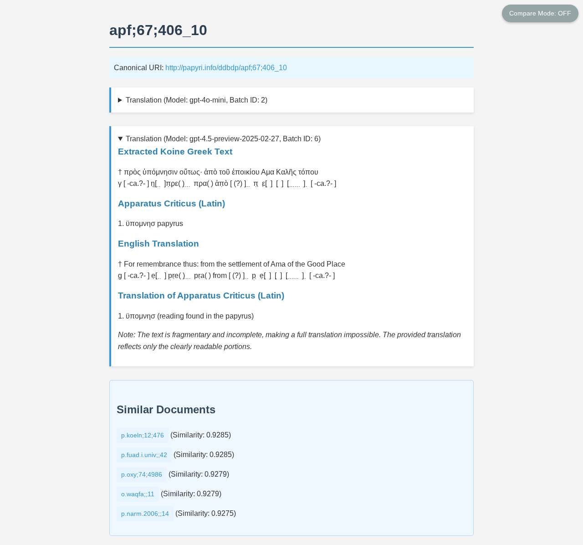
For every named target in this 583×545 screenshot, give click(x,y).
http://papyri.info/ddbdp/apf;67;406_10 (226, 68)
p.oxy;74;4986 (141, 474)
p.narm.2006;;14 (145, 513)
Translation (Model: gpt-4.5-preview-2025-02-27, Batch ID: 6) (223, 139)
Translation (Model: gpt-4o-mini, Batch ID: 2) (196, 100)
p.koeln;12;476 (142, 435)
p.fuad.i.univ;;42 (144, 454)
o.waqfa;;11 (137, 494)
